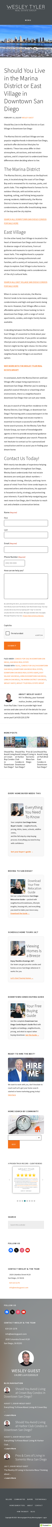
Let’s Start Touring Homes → (22, 978)
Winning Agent (37, 1517)
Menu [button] (28, 20)
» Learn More (15, 1415)
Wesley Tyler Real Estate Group (26, 8)
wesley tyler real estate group (30, 683)
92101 (17, 665)
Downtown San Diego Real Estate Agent (21, 672)
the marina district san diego (33, 679)
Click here (12, 1095)
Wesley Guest (10, 683)
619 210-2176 (14, 1283)
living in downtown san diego (33, 676)
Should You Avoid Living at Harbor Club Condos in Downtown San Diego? (25, 1426)
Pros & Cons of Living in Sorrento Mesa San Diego (31, 756)
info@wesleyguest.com (18, 1287)
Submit (12, 645)
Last (6, 530)
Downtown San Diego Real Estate (27, 669)
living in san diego (12, 679)
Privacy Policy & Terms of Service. (33, 616)
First (6, 518)
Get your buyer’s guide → (22, 852)
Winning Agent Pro (24, 1517)
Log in (45, 1517)
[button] (17, 1201)
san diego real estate (19, 662)
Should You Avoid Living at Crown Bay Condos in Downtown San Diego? (9, 759)
